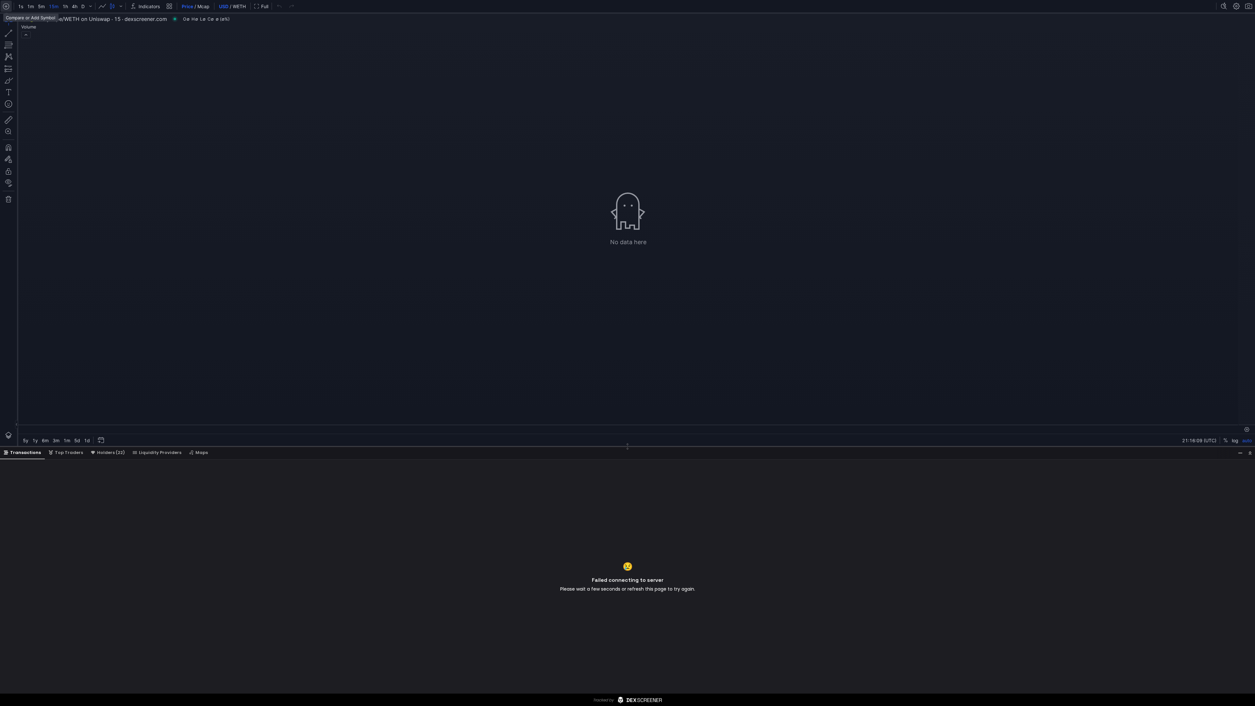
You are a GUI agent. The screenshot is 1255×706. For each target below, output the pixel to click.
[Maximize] (1250, 452)
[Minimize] (1240, 452)
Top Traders (69, 452)
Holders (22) (111, 452)
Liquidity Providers (160, 452)
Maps (201, 452)
